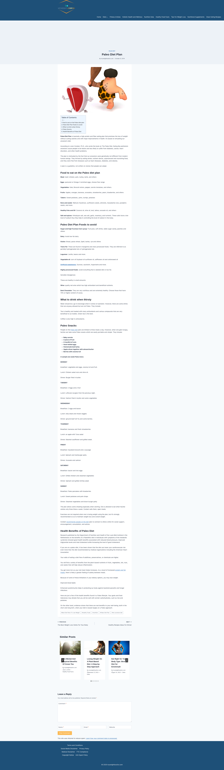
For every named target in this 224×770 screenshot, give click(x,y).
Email (86, 727)
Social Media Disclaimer (69, 748)
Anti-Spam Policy (82, 755)
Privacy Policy (84, 748)
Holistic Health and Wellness (132, 17)
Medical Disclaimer (68, 752)
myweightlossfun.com (107, 58)
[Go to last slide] (62, 660)
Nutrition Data (149, 17)
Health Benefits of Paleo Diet (72, 131)
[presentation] (70, 648)
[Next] (126, 660)
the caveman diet (117, 612)
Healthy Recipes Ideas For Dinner (120, 623)
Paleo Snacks (67, 129)
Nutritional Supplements (196, 17)
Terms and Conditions (75, 745)
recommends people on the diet (77, 522)
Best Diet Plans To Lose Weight (70, 612)
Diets (88, 674)
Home (99, 17)
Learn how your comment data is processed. (101, 738)
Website (112, 727)
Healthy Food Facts (162, 17)
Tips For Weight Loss (178, 17)
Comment (62, 703)
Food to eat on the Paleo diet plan (73, 122)
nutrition (95, 612)
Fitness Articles (115, 17)
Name (61, 727)
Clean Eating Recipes (213, 17)
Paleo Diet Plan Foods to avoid (72, 125)
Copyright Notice (68, 755)
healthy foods (86, 612)
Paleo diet (74, 330)
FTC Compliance (82, 752)
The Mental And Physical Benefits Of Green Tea (70, 661)
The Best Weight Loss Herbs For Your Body (73, 623)
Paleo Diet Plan (104, 612)
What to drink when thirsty (71, 127)
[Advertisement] (111, 33)
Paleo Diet (112, 51)
